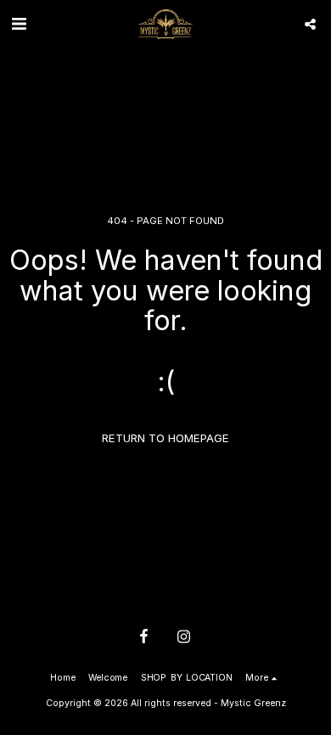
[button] (18, 24)
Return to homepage (165, 438)
